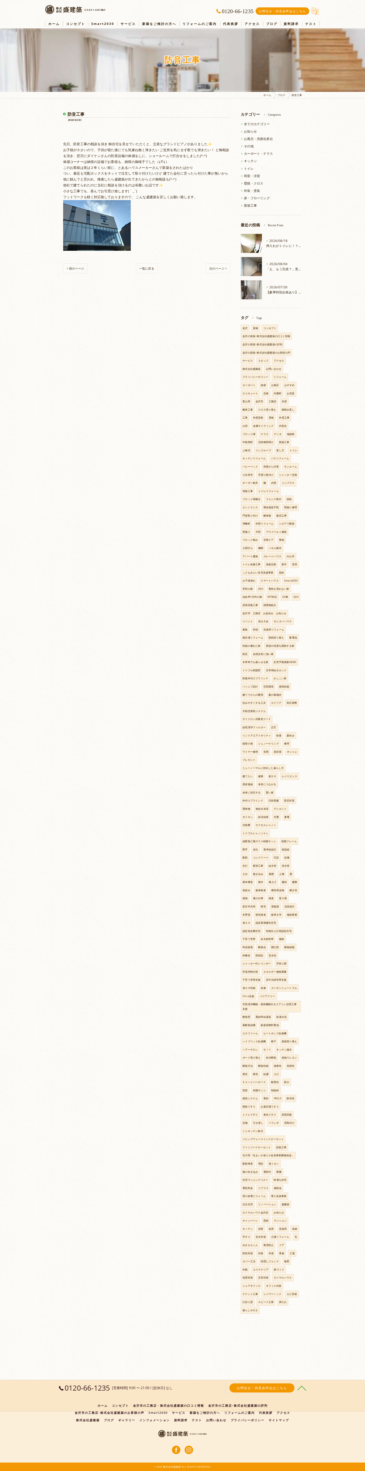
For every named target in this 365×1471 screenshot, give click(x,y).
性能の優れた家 (251, 646)
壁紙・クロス (253, 183)
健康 (260, 776)
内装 (260, 1253)
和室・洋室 (252, 176)
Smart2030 (291, 580)
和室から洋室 (271, 466)
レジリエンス (289, 776)
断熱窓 (246, 1017)
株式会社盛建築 (251, 369)
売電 (276, 817)
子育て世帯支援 (251, 980)
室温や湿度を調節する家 (280, 646)
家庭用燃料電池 (270, 1025)
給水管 (272, 866)
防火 (286, 1082)
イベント (247, 621)
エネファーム (250, 1033)
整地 (281, 540)
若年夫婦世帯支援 (276, 980)
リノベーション (267, 1204)
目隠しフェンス (270, 1261)
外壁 (284, 401)
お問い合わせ (273, 369)
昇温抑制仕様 (250, 971)
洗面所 (283, 1229)
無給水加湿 (262, 809)
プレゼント (248, 760)
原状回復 (287, 1114)
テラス (264, 434)
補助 (281, 939)
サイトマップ (279, 1420)
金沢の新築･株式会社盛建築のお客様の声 (266, 352)
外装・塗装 (252, 191)
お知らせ (250, 131)
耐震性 (275, 1082)
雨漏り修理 (290, 507)
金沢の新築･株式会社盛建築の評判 (262, 344)
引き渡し (258, 1123)
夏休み (290, 735)
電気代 (267, 1172)
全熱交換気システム (254, 711)
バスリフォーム (280, 458)
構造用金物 (277, 890)
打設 (276, 857)
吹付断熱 (271, 1057)
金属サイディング (263, 426)
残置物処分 (269, 605)
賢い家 (270, 792)
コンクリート (260, 857)
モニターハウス (283, 621)
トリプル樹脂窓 (251, 670)
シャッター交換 (288, 475)
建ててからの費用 (252, 695)
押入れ (283, 1302)
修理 (286, 743)
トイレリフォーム (268, 491)
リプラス (263, 1188)
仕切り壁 (247, 1302)
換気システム (250, 1098)
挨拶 (263, 385)
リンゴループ (263, 450)
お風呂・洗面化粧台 (258, 139)
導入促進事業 (278, 1196)
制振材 (275, 1090)
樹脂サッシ (259, 1090)
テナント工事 (250, 1294)
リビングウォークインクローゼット (263, 1139)
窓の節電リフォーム (254, 1196)
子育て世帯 (248, 939)
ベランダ (274, 1123)
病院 (289, 499)
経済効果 (263, 817)
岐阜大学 (276, 914)
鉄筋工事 (281, 1147)
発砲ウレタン (289, 1057)
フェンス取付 (273, 499)
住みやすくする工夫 (254, 703)
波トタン (274, 1163)
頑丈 (255, 849)
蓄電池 (293, 637)
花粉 (281, 572)
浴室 (260, 1229)
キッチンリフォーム (254, 458)
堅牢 (245, 849)
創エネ (272, 776)
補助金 (278, 1188)
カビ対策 (292, 1294)
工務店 (272, 401)
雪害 (294, 564)
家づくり (279, 1269)
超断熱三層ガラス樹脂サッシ (259, 841)
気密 (245, 1090)
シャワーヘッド (272, 1294)
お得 (245, 426)
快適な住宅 (280, 1180)
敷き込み (258, 874)
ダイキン (247, 817)
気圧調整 (292, 703)
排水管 (286, 866)
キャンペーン (250, 1220)
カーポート (248, 385)
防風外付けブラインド (255, 678)
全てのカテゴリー (257, 124)
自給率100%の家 (252, 597)
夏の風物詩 (274, 695)
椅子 (273, 1041)
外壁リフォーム (265, 523)
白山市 (290, 556)
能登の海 (247, 743)
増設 (260, 1163)
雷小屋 (283, 898)
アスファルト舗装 (276, 532)
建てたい (247, 776)
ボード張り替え (251, 1057)
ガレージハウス (272, 556)
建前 (284, 882)
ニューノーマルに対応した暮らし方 (263, 768)
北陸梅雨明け (266, 442)
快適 (278, 735)
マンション (280, 1220)
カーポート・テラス (258, 154)
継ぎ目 (293, 890)
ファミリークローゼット (256, 1147)
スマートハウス (270, 580)
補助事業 (292, 914)
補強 (245, 898)
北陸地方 (289, 906)
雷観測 (275, 906)
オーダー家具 (250, 483)
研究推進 (261, 914)
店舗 (245, 1123)
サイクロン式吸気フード (256, 719)
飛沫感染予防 (271, 507)
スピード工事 (266, 1302)
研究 (263, 906)
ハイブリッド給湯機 (254, 1041)
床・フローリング (257, 198)
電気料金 (247, 1188)
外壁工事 (284, 417)
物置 (286, 1261)
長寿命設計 (269, 849)
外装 (271, 1253)
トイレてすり (250, 1114)
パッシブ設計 (250, 686)
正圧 (273, 727)
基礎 (271, 874)
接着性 (278, 1066)
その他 (249, 146)
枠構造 (246, 955)
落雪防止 (268, 1245)
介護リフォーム (280, 1237)
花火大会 (263, 621)
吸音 (255, 1074)
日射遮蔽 (273, 800)
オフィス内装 (273, 1286)
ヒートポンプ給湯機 (275, 1033)
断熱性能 (263, 1066)
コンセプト (269, 328)
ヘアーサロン (250, 1049)
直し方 (280, 450)
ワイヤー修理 (250, 752)
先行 (245, 866)
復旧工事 (281, 515)
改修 (263, 988)
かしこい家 (280, 678)
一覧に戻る (146, 268)
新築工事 (250, 205)
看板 (281, 1253)
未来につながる (267, 784)
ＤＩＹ (267, 1049)
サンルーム (290, 466)
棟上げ (272, 882)
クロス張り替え (267, 409)
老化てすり (269, 1114)
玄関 (265, 752)
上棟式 (246, 450)
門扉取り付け (250, 515)
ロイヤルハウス (283, 1277)
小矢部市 (247, 475)
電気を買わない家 (278, 589)
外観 (245, 1269)
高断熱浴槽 (248, 1025)
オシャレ (292, 752)
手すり (246, 1237)
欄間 (260, 548)
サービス (247, 360)
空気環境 (268, 686)
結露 (265, 1074)
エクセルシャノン (266, 825)
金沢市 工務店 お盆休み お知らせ (264, 613)
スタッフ (263, 360)
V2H (295, 597)
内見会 (283, 426)
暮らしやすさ (250, 1310)
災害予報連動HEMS (285, 662)
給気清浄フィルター (254, 727)
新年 (284, 564)
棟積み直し (288, 409)
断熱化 (262, 947)
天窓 (258, 532)
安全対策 (261, 1237)
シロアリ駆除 (286, 523)
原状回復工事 (250, 605)
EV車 (285, 597)
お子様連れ (248, 580)
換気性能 (284, 686)
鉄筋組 (286, 849)
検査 (271, 898)
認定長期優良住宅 (266, 923)
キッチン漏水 (284, 1049)
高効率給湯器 (263, 1017)
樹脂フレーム (289, 841)
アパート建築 (250, 556)
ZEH (260, 589)
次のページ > (218, 268)
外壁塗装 (258, 417)
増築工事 (247, 491)
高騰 (278, 1172)
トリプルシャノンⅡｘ (255, 833)
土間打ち (247, 548)
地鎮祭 (291, 434)
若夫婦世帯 (267, 939)
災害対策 (263, 1277)
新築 (255, 328)
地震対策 (247, 1277)
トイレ (249, 169)
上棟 (281, 874)
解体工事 (247, 409)
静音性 (290, 1098)
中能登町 (247, 442)
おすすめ (289, 385)
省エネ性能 (248, 988)
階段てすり (248, 1106)
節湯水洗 (281, 1017)
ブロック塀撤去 (251, 499)
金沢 (245, 328)
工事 (245, 417)
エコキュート (250, 393)
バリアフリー (267, 996)
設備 (286, 857)
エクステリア (260, 1269)
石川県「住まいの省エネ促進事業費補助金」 (268, 1155)
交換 (265, 393)
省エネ (246, 923)
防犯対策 (247, 1253)
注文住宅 (247, 1204)
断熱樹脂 (289, 947)
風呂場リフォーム (252, 637)
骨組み (246, 890)
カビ (276, 1074)
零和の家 (247, 589)
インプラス (288, 483)
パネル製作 (275, 548)
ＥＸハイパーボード (254, 1082)
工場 (292, 1253)
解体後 (267, 515)
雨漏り (246, 532)
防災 (245, 654)
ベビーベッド (250, 466)
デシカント (280, 809)
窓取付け (289, 1123)
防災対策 (289, 800)
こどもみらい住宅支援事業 (257, 572)
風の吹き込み (250, 1172)
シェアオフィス (251, 1286)
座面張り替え (289, 1041)
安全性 (272, 955)
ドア (281, 1245)
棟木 (260, 882)
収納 (294, 1229)
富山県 (246, 401)
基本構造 (247, 882)
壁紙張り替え (276, 637)
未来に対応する (251, 792)
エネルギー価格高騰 (275, 971)
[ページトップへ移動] (302, 1388)
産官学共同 (248, 906)
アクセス (279, 360)
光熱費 (246, 825)
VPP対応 (272, 597)
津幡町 (246, 523)
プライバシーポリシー (255, 377)
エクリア (276, 703)
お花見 (291, 393)
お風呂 (275, 385)
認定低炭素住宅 (251, 931)
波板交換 (271, 564)
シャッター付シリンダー (256, 963)
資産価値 (247, 784)
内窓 (273, 483)
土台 (245, 874)
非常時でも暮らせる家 (255, 662)
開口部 (275, 947)
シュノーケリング (268, 743)
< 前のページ (75, 268)
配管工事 (258, 866)
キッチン (250, 161)
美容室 (278, 752)
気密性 (291, 1066)
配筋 (245, 857)
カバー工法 (248, 1261)
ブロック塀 (248, 434)
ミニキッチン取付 (252, 1131)
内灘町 (278, 393)
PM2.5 (277, 1098)
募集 (245, 629)
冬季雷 (246, 914)
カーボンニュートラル (284, 988)
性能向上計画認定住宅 (279, 931)
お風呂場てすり (270, 1106)
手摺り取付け (266, 475)
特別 (255, 629)
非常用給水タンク (276, 670)
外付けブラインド (252, 800)
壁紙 (265, 1220)
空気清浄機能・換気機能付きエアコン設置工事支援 (269, 1006)
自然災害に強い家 (263, 654)
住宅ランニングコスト (255, 1180)
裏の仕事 (258, 898)
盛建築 (285, 1204)
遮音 (245, 1074)
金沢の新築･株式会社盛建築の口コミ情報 (266, 336)
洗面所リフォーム (273, 629)
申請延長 (247, 947)
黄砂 (265, 1098)
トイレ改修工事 (251, 564)
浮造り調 (281, 963)
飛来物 (246, 809)
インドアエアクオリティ (256, 735)
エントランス (250, 507)
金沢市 (259, 401)
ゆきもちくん (250, 1245)
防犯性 (259, 955)
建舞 (294, 882)
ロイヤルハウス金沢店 (255, 1212)
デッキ (278, 434)
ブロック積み (250, 540)
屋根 (271, 417)
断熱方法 (247, 1066)
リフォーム (280, 377)
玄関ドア (268, 540)
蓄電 (286, 817)
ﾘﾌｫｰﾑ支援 (248, 996)
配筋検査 (247, 1163)
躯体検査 (261, 890)
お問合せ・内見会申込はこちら (282, 11)
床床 (271, 1229)
